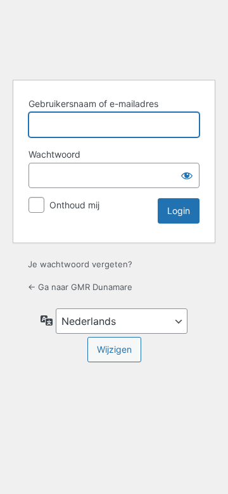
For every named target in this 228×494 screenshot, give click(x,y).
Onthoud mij (74, 205)
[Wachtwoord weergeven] (187, 175)
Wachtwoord (54, 154)
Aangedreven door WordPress (114, 38)
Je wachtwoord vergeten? (80, 264)
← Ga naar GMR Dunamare (80, 287)
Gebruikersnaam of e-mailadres (93, 103)
